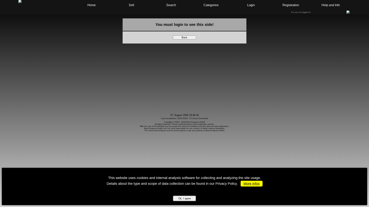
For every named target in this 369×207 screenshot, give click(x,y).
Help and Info (331, 5)
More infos (252, 184)
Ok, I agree (184, 198)
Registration (291, 5)
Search (171, 5)
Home (91, 5)
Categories (211, 5)
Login (251, 5)
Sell (131, 5)
